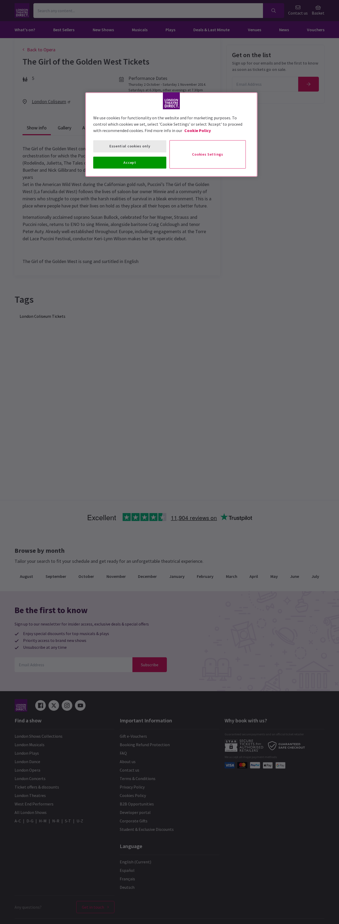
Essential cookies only (129, 146)
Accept (129, 162)
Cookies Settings (207, 154)
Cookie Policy (197, 130)
